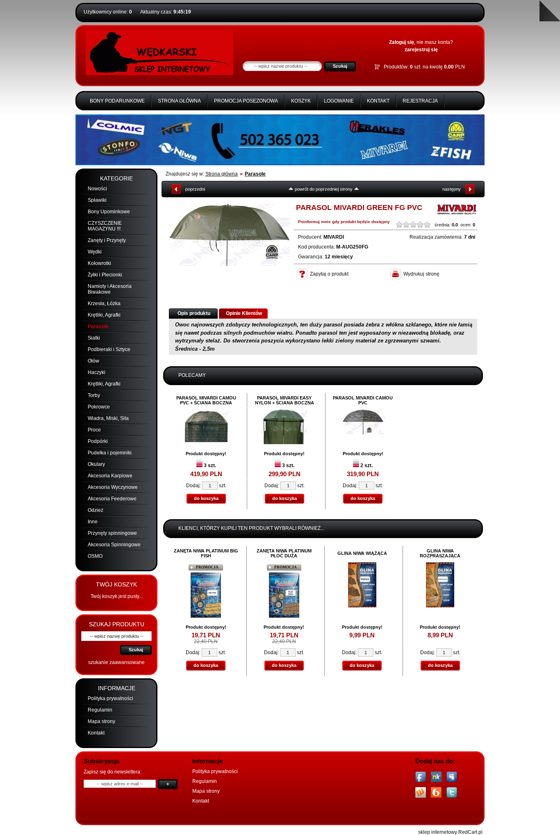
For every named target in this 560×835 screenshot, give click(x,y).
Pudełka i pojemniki (110, 453)
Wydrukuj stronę (421, 274)
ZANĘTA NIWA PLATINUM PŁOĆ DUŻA (284, 553)
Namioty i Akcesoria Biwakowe (110, 289)
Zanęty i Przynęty (107, 240)
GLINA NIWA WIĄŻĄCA (362, 553)
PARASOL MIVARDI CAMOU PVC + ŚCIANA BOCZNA (206, 400)
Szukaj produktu (116, 624)
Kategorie (116, 178)
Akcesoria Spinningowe (114, 545)
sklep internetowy (437, 832)
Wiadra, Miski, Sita (108, 418)
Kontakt (378, 101)
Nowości (97, 189)
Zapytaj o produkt (329, 274)
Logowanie (339, 101)
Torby (94, 395)
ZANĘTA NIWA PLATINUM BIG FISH (206, 553)
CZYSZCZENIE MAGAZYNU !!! (105, 226)
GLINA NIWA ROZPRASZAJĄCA (440, 553)
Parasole (98, 326)
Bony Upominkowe (109, 211)
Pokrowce (99, 407)
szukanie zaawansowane (116, 662)
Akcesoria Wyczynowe (113, 487)
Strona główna (179, 101)
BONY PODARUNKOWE (117, 101)
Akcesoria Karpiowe (110, 476)
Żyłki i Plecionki (105, 275)
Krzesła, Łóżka (104, 303)
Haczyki (96, 372)
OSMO (95, 556)
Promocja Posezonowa (246, 101)
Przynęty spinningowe (112, 533)
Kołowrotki (99, 263)
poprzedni (195, 189)
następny (451, 189)
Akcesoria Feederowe (112, 499)
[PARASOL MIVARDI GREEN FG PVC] (229, 234)
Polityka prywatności (110, 698)
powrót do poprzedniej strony (324, 189)
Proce (94, 430)
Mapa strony (101, 721)
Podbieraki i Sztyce (109, 349)
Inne (93, 522)
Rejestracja (420, 101)
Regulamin (100, 710)
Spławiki (97, 200)
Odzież (95, 510)
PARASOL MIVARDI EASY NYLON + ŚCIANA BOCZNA (284, 400)
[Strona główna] (159, 73)
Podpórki (98, 441)
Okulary (96, 464)
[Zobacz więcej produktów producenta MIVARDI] (456, 214)
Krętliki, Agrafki (104, 315)
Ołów (93, 361)
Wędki (95, 252)
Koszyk (301, 101)
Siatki (94, 338)
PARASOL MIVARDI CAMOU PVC (363, 400)
